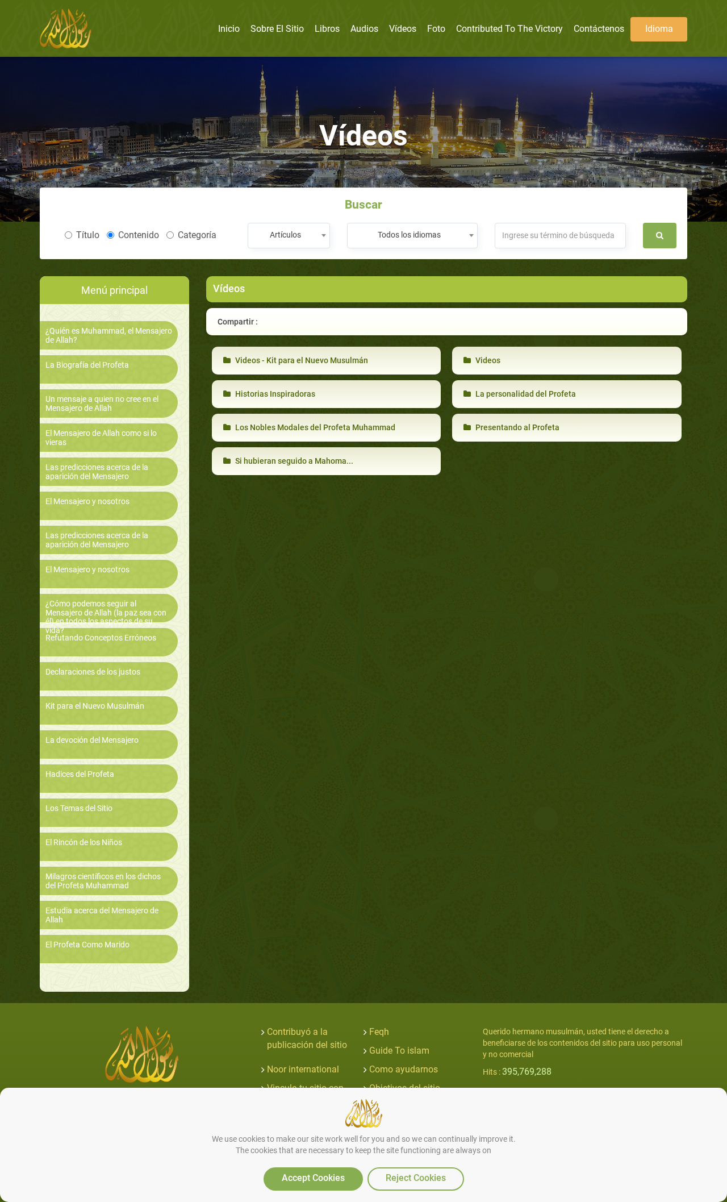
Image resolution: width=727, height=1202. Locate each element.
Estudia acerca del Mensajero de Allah (101, 915)
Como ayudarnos (403, 1069)
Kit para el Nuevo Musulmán (94, 706)
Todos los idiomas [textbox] (409, 234)
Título (87, 235)
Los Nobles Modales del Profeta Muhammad (314, 427)
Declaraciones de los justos (92, 672)
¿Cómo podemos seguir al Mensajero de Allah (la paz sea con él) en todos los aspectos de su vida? (105, 617)
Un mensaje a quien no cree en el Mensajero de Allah (101, 403)
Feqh (379, 1031)
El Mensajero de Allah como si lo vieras (101, 437)
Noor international (303, 1069)
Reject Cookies (416, 1177)
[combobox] (289, 235)
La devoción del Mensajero (92, 740)
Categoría (197, 235)
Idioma (659, 28)
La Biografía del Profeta (87, 365)
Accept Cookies (313, 1177)
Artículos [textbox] (285, 234)
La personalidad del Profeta (525, 393)
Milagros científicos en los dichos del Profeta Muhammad (103, 880)
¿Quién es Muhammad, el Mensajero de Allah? (108, 335)
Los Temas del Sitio (78, 808)
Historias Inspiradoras (274, 393)
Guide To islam (399, 1050)
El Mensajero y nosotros (87, 501)
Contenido (138, 235)
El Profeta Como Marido (87, 945)
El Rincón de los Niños (83, 842)
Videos (487, 360)
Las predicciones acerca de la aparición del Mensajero (96, 471)
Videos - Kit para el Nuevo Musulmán (300, 360)
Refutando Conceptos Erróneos (100, 638)
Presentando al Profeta (516, 427)
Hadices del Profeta (79, 774)
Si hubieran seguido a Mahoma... (293, 460)
